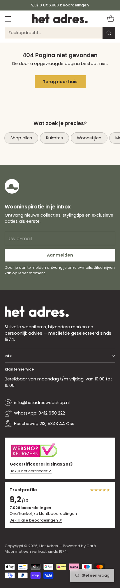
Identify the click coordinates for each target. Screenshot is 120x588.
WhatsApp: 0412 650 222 (39, 413)
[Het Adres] (60, 19)
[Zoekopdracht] (109, 33)
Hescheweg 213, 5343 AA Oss (44, 423)
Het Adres (48, 545)
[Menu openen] (8, 18)
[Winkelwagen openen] (111, 18)
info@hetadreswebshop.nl (42, 403)
